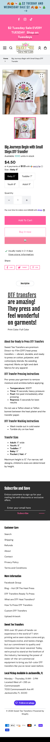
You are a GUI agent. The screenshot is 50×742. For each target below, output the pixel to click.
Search (8, 534)
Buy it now (25, 232)
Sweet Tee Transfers (23, 711)
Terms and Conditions (15, 567)
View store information (21, 254)
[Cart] (44, 47)
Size (11, 169)
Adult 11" (26, 184)
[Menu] (5, 48)
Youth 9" (12, 184)
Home (5, 58)
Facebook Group (12, 582)
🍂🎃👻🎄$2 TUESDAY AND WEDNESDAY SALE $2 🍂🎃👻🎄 (25, 5)
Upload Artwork (12, 616)
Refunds (8, 545)
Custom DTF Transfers (15, 610)
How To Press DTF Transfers (18, 605)
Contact (8, 556)
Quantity (9, 193)
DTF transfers (22, 295)
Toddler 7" (27, 176)
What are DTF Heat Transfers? (19, 599)
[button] (10, 47)
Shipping (8, 539)
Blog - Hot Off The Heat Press (19, 588)
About (7, 551)
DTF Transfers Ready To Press (19, 593)
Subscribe (22, 513)
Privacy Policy (11, 562)
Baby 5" (11, 176)
